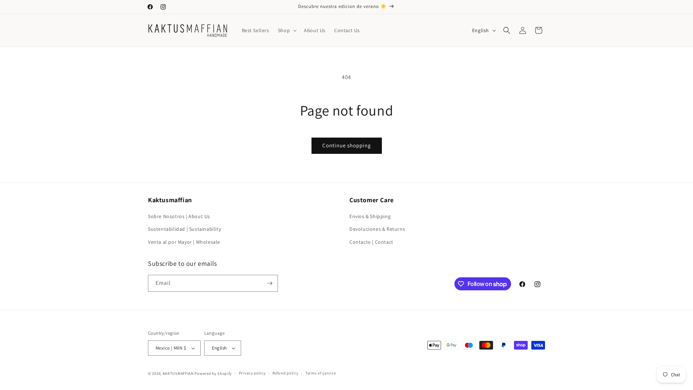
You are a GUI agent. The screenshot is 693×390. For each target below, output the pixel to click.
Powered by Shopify (213, 373)
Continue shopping (346, 145)
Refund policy (285, 373)
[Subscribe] (270, 283)
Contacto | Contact (371, 242)
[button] (287, 30)
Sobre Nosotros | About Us (179, 216)
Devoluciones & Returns (377, 229)
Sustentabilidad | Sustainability (184, 229)
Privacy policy (252, 373)
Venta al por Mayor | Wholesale (184, 242)
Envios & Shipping (370, 216)
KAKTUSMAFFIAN (178, 373)
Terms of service (320, 373)
